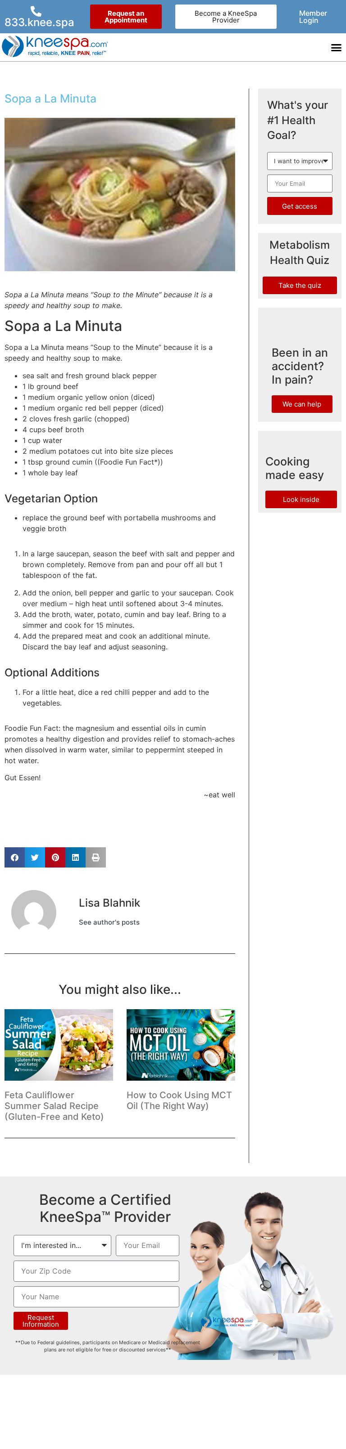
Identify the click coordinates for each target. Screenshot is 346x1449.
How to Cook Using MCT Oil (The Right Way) (179, 1100)
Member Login (313, 17)
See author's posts (109, 922)
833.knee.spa (39, 22)
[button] (336, 47)
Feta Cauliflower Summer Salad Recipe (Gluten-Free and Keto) (54, 1106)
